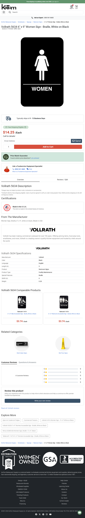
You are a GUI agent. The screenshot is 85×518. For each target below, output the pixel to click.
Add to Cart (48, 147)
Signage (29, 22)
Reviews (64, 504)
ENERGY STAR (22, 489)
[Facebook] (36, 514)
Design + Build (22, 480)
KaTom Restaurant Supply (8, 22)
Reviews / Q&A (62, 180)
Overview (20, 180)
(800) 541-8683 (20, 169)
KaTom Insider (64, 501)
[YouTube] (50, 514)
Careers (64, 492)
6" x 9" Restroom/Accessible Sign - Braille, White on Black (64, 314)
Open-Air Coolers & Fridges (11, 420)
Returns (22, 501)
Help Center (64, 480)
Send (78, 141)
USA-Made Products (22, 492)
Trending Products (22, 495)
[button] (72, 7)
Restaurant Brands (22, 483)
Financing (22, 504)
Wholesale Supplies (22, 486)
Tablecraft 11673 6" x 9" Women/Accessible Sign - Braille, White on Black (26, 436)
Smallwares (21, 22)
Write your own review (42, 401)
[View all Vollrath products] (42, 248)
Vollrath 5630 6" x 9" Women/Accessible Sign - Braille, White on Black (24, 425)
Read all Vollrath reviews (10, 408)
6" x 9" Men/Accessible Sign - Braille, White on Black (22, 314)
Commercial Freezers (30, 420)
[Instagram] (47, 514)
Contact (64, 495)
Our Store (64, 498)
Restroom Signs (37, 22)
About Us (64, 489)
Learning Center (64, 486)
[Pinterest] (43, 514)
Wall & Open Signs (22, 353)
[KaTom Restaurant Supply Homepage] (9, 6)
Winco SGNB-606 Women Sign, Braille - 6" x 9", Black (19, 431)
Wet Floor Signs (63, 353)
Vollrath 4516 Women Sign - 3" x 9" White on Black (58, 420)
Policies (64, 483)
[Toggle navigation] (4, 12)
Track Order (22, 498)
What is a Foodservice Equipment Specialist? (25, 171)
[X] (40, 514)
